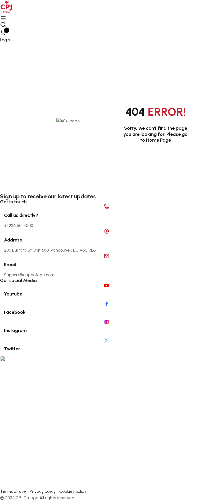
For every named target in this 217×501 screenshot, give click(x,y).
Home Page (158, 140)
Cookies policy (72, 491)
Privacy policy (43, 491)
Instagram (15, 330)
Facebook (15, 312)
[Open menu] (4, 18)
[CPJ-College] (66, 421)
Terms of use (13, 491)
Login (5, 39)
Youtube (13, 294)
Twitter (12, 349)
